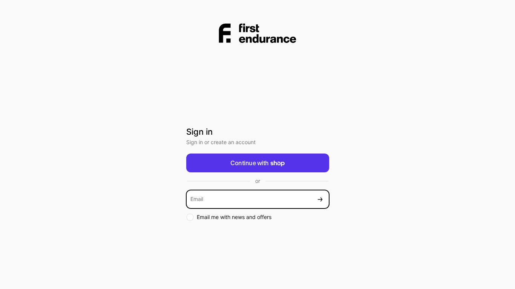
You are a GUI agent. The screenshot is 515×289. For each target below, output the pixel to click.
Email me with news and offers (234, 217)
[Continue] (320, 199)
